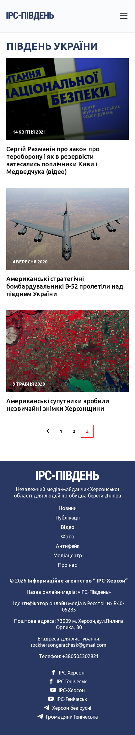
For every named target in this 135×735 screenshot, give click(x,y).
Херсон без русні (71, 708)
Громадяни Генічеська (71, 717)
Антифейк (67, 546)
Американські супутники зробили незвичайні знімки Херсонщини (57, 404)
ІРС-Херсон (71, 690)
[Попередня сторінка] (47, 431)
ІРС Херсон (71, 672)
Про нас (67, 565)
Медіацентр (67, 555)
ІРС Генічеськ (71, 681)
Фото (67, 536)
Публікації (68, 517)
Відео (67, 527)
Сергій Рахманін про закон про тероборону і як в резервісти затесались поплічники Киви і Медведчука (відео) (52, 160)
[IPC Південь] (30, 16)
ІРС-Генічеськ (71, 699)
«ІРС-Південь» (94, 592)
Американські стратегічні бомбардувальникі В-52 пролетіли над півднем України (64, 286)
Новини (68, 508)
